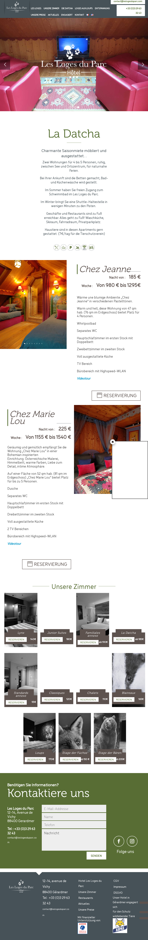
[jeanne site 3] (33, 348)
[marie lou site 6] (107, 493)
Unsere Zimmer (51, 8)
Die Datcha (67, 8)
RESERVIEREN (16, 639)
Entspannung (102, 8)
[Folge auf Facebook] (118, 841)
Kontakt (79, 14)
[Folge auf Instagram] (132, 841)
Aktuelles (53, 14)
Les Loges (36, 8)
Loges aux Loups (84, 8)
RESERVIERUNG (120, 395)
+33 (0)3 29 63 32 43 (133, 10)
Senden (96, 855)
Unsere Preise (38, 14)
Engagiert (67, 14)
